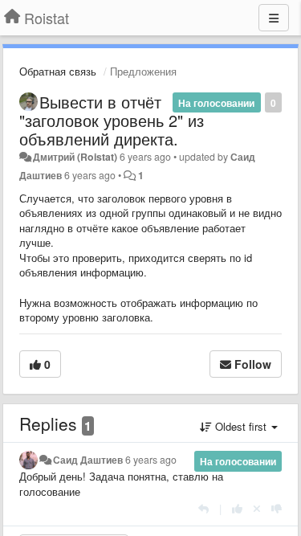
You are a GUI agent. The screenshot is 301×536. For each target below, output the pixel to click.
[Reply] (203, 508)
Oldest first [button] (241, 426)
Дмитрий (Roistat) (75, 156)
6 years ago (151, 459)
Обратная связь (57, 71)
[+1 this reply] (237, 508)
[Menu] (273, 17)
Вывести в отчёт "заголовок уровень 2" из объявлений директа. (111, 120)
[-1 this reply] (276, 508)
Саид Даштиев (88, 459)
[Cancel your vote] (257, 508)
